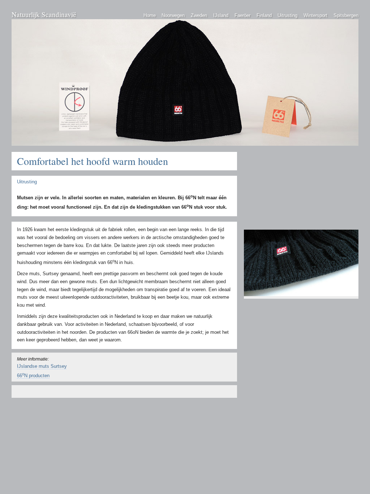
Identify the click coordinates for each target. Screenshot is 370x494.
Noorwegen (173, 15)
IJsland (220, 15)
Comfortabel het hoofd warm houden (92, 161)
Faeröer (242, 15)
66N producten (33, 375)
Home (149, 15)
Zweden (199, 15)
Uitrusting (287, 15)
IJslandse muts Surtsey (42, 366)
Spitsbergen (346, 15)
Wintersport (315, 15)
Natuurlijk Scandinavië (44, 14)
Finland (264, 15)
